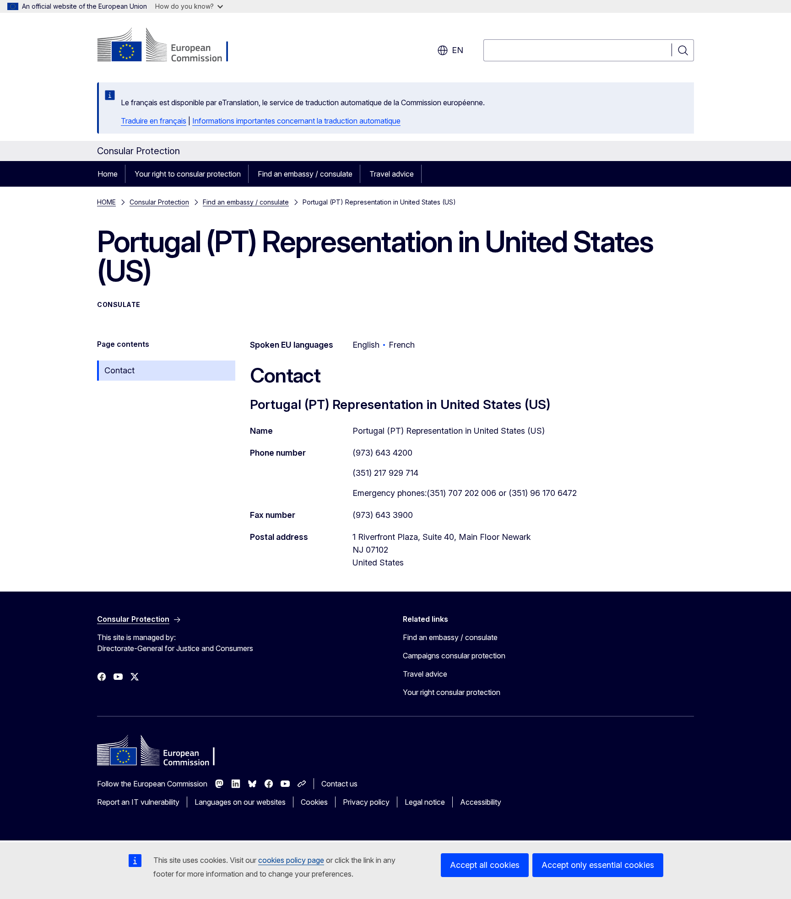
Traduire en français (153, 120)
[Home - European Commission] (171, 45)
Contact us (339, 783)
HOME (106, 202)
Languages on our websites (240, 802)
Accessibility (480, 802)
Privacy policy (366, 802)
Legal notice (425, 802)
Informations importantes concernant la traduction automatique (296, 120)
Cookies (314, 802)
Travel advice (391, 173)
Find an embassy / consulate (305, 173)
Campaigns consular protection (454, 655)
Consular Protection (159, 202)
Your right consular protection (451, 692)
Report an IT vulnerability (138, 802)
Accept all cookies (485, 865)
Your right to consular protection (188, 173)
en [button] (457, 50)
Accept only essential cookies (598, 865)
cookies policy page (291, 860)
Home (108, 173)
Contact (119, 370)
